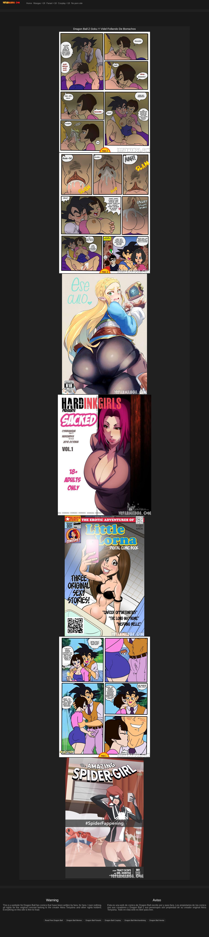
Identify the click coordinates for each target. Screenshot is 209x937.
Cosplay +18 (64, 3)
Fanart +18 (51, 3)
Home (29, 3)
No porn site (76, 3)
